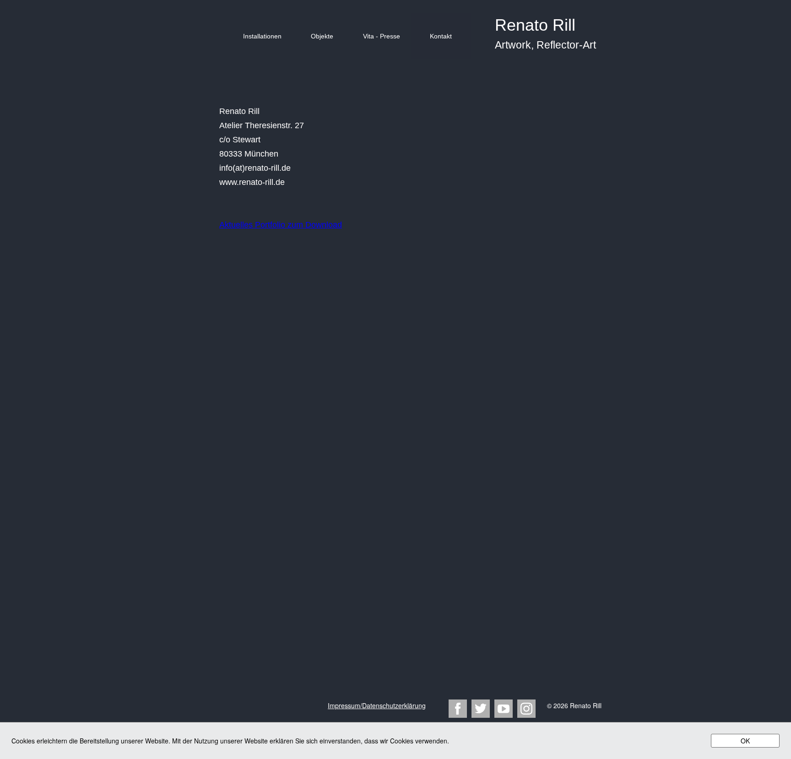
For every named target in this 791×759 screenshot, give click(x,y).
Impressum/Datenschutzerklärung (377, 705)
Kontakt (441, 36)
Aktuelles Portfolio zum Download (280, 224)
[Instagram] (526, 708)
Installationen (262, 36)
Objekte (322, 36)
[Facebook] (458, 708)
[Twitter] (480, 708)
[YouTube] (503, 708)
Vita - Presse (381, 36)
